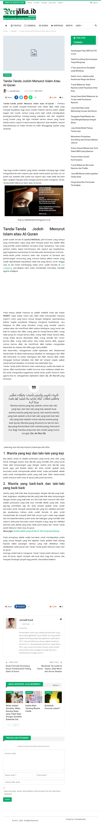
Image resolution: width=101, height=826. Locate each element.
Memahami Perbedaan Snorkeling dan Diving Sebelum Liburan (84, 139)
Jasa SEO (52, 2)
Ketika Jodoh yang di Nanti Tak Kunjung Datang (36, 531)
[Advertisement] (34, 148)
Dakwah (7, 75)
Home (29, 2)
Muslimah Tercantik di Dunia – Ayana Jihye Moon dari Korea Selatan (49, 669)
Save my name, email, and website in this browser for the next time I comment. (32, 792)
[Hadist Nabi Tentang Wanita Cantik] (33, 697)
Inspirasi (58, 25)
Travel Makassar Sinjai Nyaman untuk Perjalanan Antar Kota (84, 88)
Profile (36, 2)
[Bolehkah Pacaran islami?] (53, 697)
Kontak (44, 2)
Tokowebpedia (79, 819)
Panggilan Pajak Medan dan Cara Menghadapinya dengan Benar (83, 119)
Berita (69, 25)
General (31, 25)
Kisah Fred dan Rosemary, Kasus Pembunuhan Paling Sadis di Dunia (18, 669)
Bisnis (45, 25)
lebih (60, 2)
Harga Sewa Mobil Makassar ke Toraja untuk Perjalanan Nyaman (84, 99)
